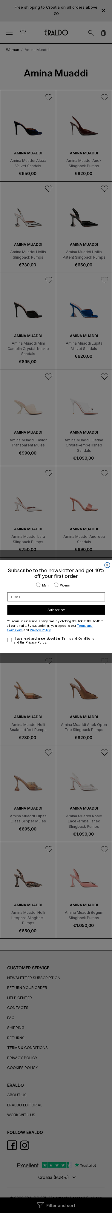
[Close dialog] (107, 565)
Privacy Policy (40, 630)
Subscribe (56, 610)
